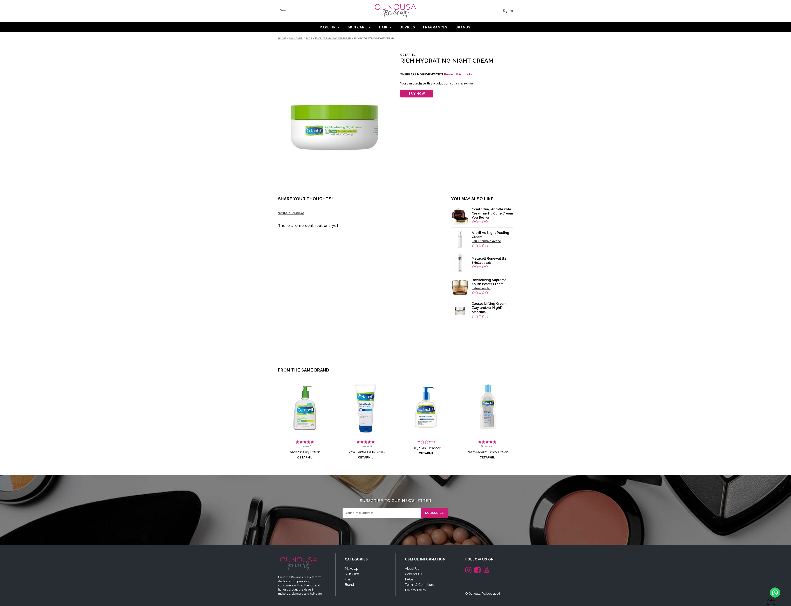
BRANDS (462, 27)
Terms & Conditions (420, 585)
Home (282, 38)
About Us (412, 569)
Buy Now (416, 93)
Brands (350, 585)
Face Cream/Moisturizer (333, 38)
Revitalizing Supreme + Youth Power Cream (490, 282)
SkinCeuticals (481, 262)
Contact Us (413, 574)
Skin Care (357, 27)
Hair (383, 27)
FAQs (409, 579)
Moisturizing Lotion (305, 452)
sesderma (479, 312)
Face (309, 38)
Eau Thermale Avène (486, 241)
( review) (305, 446)
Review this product (459, 74)
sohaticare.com (461, 83)
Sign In (508, 11)
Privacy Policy (415, 590)
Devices (407, 27)
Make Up (327, 27)
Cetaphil (407, 55)
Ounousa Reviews (480, 593)
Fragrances (435, 27)
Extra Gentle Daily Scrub (365, 452)
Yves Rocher (480, 217)
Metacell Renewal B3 (489, 258)
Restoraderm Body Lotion (487, 452)
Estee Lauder (481, 288)
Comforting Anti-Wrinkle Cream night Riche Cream (492, 211)
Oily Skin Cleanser (426, 448)
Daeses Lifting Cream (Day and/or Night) (489, 306)
